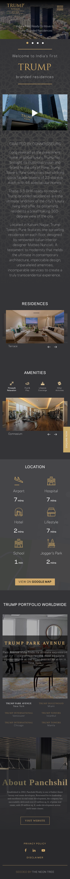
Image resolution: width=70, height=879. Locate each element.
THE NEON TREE (43, 872)
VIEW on (35, 582)
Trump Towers (51, 714)
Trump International (19, 714)
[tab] (12, 386)
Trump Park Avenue (19, 705)
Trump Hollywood (51, 705)
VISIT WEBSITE (35, 820)
